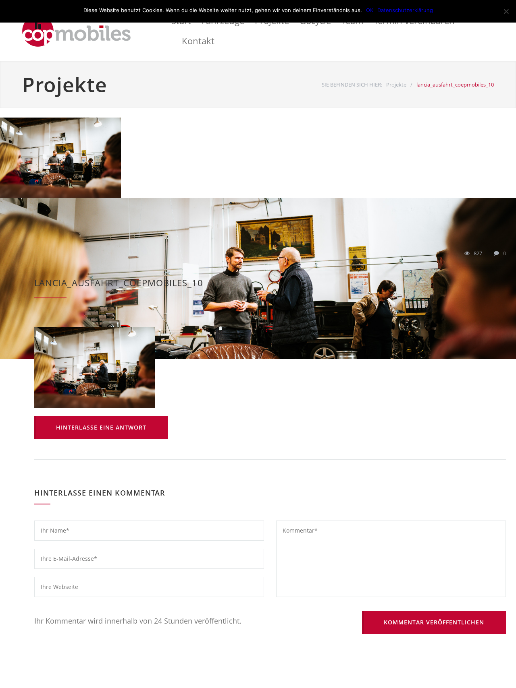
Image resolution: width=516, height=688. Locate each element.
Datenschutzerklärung (405, 10)
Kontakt (198, 41)
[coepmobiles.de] (96, 30)
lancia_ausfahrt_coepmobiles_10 (118, 283)
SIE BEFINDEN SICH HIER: (352, 84)
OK (369, 10)
